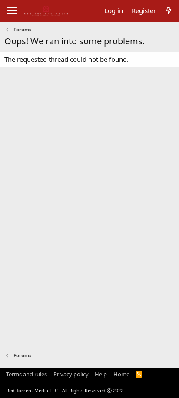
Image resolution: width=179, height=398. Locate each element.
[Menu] (12, 11)
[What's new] (168, 11)
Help (101, 374)
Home (121, 374)
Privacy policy (71, 374)
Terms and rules (26, 374)
